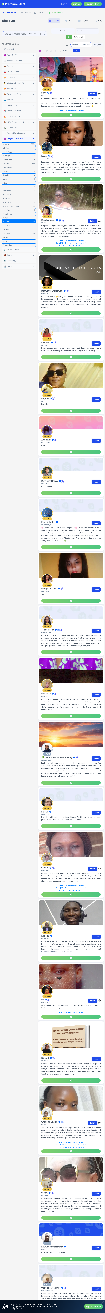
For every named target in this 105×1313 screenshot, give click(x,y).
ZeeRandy (46, 440)
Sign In (64, 4)
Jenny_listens (47, 630)
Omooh (45, 867)
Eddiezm (45, 936)
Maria (44, 156)
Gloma (44, 1193)
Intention (45, 342)
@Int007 (44, 345)
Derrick (45, 811)
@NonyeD (44, 1061)
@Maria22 (45, 159)
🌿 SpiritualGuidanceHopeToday (57, 757)
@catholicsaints (47, 1290)
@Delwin (44, 1124)
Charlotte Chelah (49, 1122)
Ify (42, 999)
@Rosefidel (45, 484)
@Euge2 (44, 401)
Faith (44, 92)
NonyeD (45, 1058)
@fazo (43, 95)
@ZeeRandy (45, 442)
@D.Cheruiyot (46, 760)
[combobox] (87, 31)
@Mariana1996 (46, 591)
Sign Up (76, 4)
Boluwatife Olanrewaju (52, 291)
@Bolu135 (44, 293)
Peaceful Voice (48, 522)
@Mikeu (44, 1249)
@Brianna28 (45, 696)
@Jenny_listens (46, 632)
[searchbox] (91, 31)
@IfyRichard (45, 1002)
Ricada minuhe (48, 220)
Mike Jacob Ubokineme (52, 1247)
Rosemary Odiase (49, 481)
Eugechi (45, 398)
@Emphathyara (46, 525)
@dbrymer (45, 814)
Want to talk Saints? (51, 1288)
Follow (76, 51)
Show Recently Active (81, 44)
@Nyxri (43, 223)
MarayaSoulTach (49, 588)
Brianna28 (46, 693)
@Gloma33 (45, 1195)
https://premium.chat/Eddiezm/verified (56, 952)
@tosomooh (45, 870)
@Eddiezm (45, 938)
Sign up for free (93, 1306)
